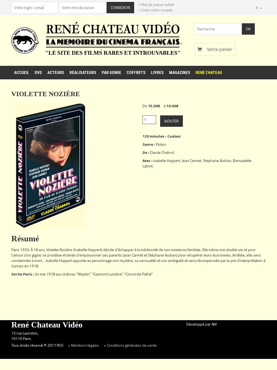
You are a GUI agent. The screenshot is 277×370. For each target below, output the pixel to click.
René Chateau (209, 72)
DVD (38, 72)
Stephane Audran (217, 160)
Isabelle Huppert (166, 160)
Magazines (179, 72)
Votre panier (219, 49)
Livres (157, 72)
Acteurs (55, 72)
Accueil (21, 72)
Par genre (111, 72)
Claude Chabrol (162, 152)
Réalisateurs (83, 72)
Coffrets (136, 72)
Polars (161, 144)
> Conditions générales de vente (130, 345)
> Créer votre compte (155, 10)
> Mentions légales (84, 345)
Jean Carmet (191, 160)
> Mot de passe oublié (156, 4)
